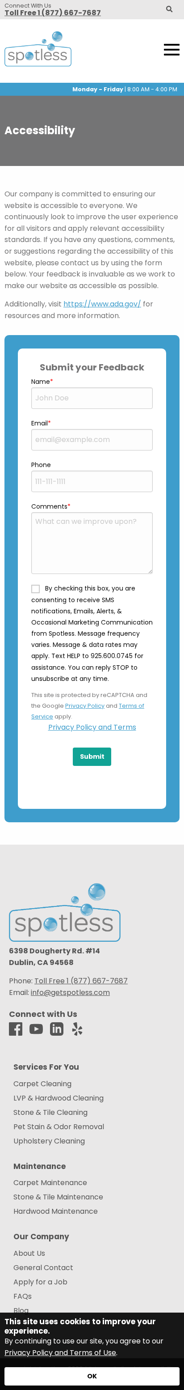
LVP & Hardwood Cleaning (58, 1098)
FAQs (22, 1296)
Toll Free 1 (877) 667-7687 (52, 13)
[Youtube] (36, 1029)
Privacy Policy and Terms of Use (60, 1352)
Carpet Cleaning (42, 1084)
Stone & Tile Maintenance (58, 1197)
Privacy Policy (85, 706)
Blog (21, 1310)
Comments (49, 506)
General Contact (43, 1267)
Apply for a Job (40, 1282)
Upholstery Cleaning (49, 1141)
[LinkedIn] (56, 1029)
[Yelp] (77, 1029)
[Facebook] (15, 1029)
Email (39, 423)
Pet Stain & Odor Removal (58, 1127)
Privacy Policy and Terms (92, 727)
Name (40, 381)
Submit (92, 756)
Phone (41, 464)
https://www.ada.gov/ (102, 304)
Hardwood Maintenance (55, 1211)
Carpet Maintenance (50, 1182)
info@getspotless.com (70, 992)
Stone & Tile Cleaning (50, 1112)
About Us (29, 1253)
